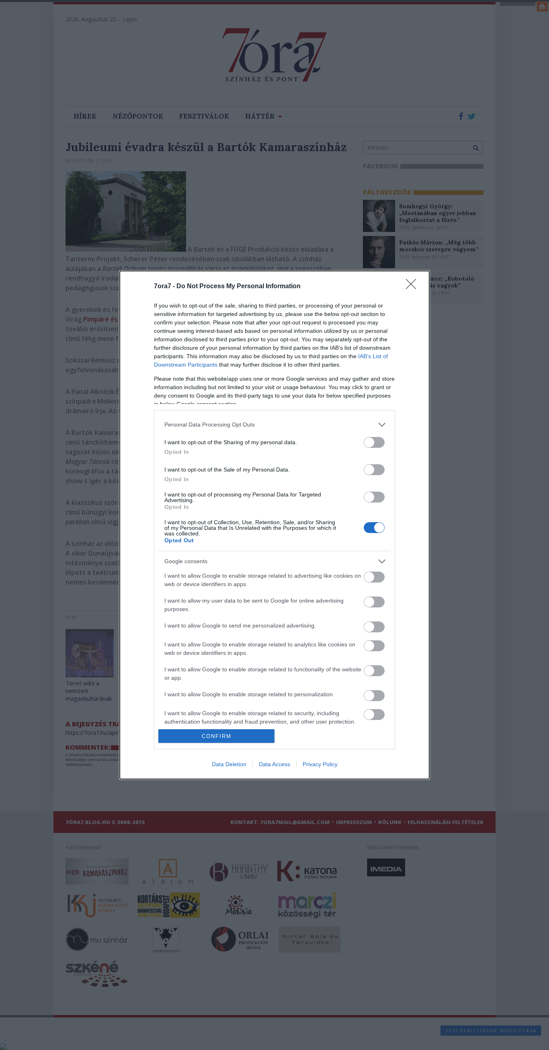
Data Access (274, 764)
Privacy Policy (320, 764)
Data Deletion (229, 764)
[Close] (413, 286)
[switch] (374, 442)
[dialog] (274, 525)
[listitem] (274, 424)
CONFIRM (216, 736)
